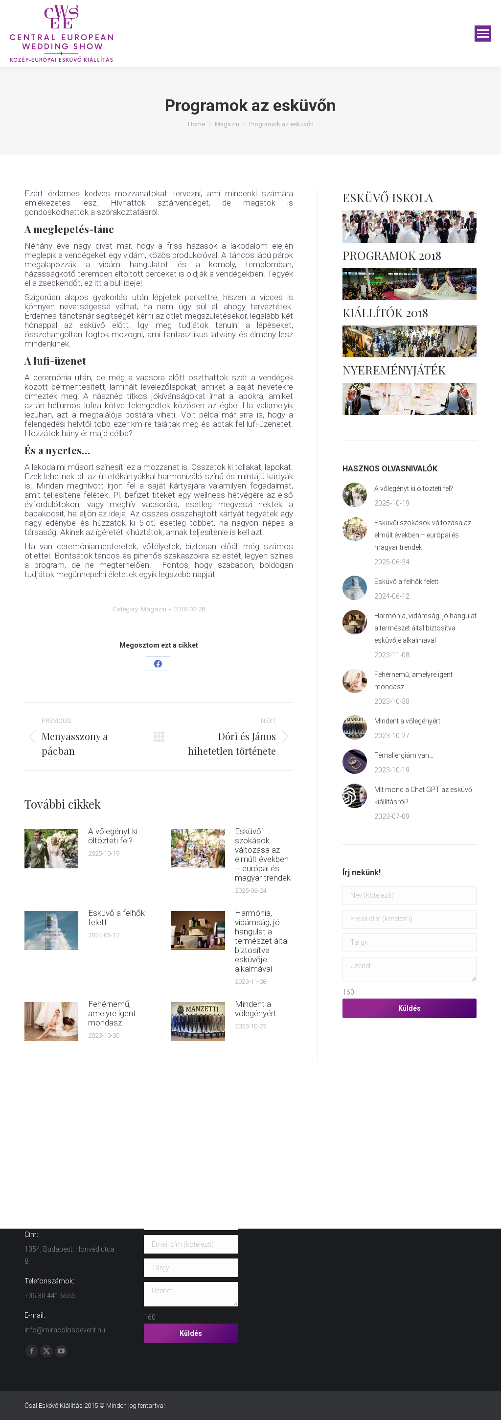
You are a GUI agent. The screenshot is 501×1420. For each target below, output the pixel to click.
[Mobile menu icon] (483, 33)
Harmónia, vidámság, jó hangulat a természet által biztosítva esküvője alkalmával (262, 941)
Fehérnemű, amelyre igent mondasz (112, 1013)
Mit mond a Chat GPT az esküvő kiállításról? (423, 796)
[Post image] (51, 848)
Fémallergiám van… (403, 755)
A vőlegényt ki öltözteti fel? (112, 836)
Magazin (153, 609)
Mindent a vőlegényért (255, 1009)
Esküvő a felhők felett (116, 917)
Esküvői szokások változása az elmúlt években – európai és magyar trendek (263, 855)
